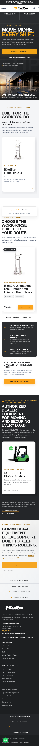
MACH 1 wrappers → (9, 513)
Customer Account (8, 699)
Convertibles (6, 649)
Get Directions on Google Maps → (14, 633)
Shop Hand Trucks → (19, 51)
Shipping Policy (7, 705)
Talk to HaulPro (19, 571)
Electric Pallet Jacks (8, 672)
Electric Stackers (7, 675)
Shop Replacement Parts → (19, 381)
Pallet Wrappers (7, 678)
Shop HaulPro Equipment (19, 565)
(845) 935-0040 (6, 631)
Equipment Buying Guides (10, 693)
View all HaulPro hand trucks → (19, 317)
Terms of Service (24, 742)
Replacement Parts (8, 658)
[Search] (8, 8)
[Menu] (3, 8)
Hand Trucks (6, 646)
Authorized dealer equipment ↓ (14, 386)
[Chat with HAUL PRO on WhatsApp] (5, 740)
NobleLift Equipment (8, 681)
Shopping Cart (6, 702)
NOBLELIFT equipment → (10, 510)
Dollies (4, 652)
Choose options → (25, 308)
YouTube (22, 637)
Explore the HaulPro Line (19, 57)
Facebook (5, 637)
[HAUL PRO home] (13, 608)
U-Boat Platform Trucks (9, 655)
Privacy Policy (14, 742)
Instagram (14, 637)
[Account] (34, 8)
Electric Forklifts (7, 669)
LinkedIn (30, 637)
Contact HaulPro (7, 696)
